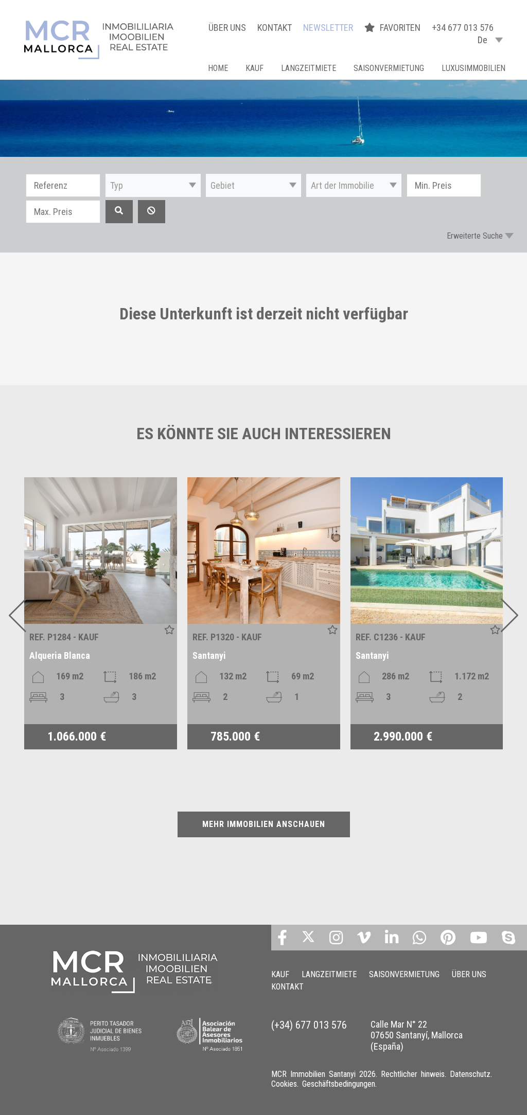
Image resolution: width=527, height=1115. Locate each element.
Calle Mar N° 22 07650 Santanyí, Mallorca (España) (417, 1035)
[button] (153, 185)
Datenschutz (470, 1074)
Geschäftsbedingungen (338, 1084)
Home (218, 68)
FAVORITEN (401, 27)
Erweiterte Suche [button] (475, 236)
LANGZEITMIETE (308, 68)
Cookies (284, 1084)
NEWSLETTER (328, 27)
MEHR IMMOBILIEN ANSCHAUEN (263, 824)
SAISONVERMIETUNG (389, 68)
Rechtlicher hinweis (413, 1074)
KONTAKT (274, 27)
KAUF (254, 68)
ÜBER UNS (227, 27)
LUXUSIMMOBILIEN (473, 68)
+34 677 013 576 (463, 27)
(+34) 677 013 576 (309, 1025)
